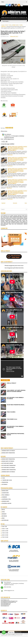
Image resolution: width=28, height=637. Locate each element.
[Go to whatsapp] (4, 632)
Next (26, 203)
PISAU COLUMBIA (11, 412)
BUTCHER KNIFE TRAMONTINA (8, 465)
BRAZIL (3, 509)
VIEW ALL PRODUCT (11, 383)
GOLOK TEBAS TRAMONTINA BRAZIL (15, 404)
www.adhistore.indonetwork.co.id (8, 602)
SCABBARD (4, 497)
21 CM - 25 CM (5, 532)
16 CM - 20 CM (5, 530)
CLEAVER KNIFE (5, 492)
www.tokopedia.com (5, 604)
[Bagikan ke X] (5, 141)
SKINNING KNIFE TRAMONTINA (9, 469)
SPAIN (3, 518)
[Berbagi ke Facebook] (6, 141)
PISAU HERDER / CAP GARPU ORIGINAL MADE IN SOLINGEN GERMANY (16, 391)
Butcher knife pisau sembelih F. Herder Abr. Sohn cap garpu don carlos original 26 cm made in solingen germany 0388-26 (17, 181)
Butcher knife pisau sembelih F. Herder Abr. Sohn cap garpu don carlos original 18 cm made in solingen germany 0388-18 (17, 170)
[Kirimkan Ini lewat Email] (2, 141)
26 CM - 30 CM (5, 535)
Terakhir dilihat (5, 380)
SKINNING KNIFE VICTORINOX (8, 450)
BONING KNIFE (15, 25)
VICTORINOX (4, 484)
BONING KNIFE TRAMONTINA (8, 452)
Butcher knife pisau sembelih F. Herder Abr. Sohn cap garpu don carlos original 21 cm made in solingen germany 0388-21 (17, 159)
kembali (3, 203)
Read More (10, 154)
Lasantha (21, 633)
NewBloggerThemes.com (16, 634)
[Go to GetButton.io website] (3, 635)
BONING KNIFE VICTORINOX (8, 461)
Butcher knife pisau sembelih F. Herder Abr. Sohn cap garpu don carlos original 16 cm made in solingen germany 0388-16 (17, 148)
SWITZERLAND (5, 520)
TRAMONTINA (5, 482)
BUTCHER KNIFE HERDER (7, 463)
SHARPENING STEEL (6, 499)
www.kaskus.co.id (5, 600)
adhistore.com (18, 632)
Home (2, 25)
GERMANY (3, 26)
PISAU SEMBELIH (5, 495)
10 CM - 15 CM (8, 25)
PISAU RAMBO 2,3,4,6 (12, 419)
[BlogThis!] (4, 141)
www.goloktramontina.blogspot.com (9, 601)
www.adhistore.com (5, 215)
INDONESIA (4, 516)
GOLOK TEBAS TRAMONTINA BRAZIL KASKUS (16, 216)
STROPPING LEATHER (6, 503)
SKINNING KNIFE (5, 501)
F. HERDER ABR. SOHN (7, 480)
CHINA (3, 511)
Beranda (15, 203)
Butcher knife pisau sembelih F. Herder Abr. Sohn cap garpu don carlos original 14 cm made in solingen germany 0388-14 (17, 192)
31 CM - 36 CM (5, 537)
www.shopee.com (5, 605)
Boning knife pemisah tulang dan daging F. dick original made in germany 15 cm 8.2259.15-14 (13, 32)
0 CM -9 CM (4, 526)
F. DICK (20, 25)
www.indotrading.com (6, 603)
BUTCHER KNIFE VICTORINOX (8, 467)
